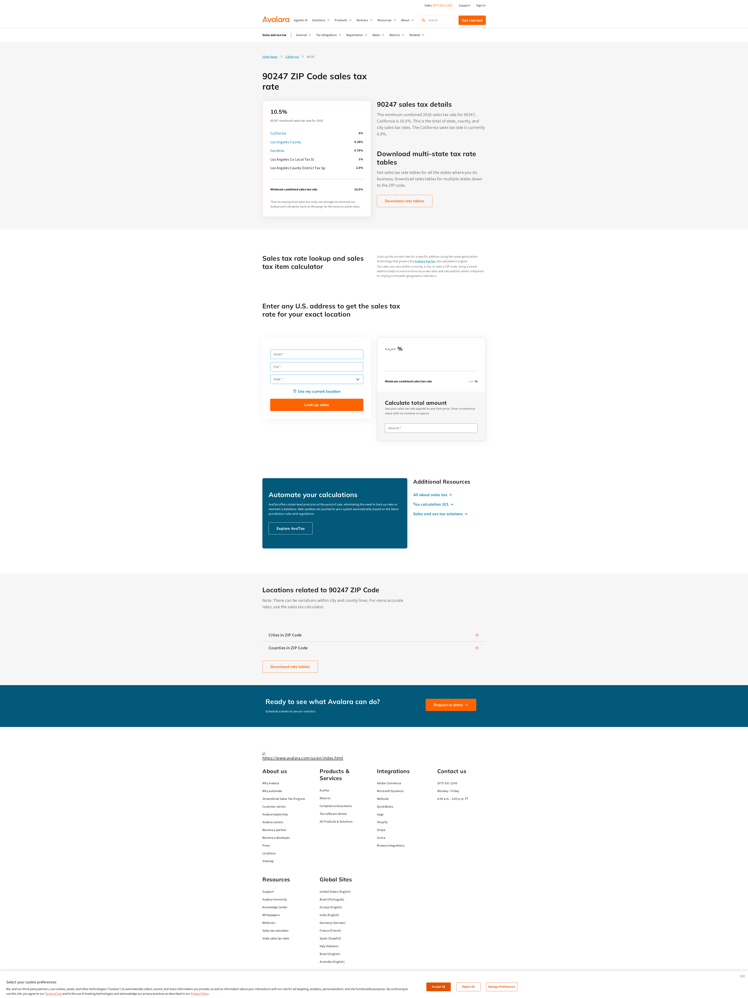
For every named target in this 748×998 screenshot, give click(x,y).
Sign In (481, 5)
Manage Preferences (501, 987)
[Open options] (357, 379)
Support (464, 5)
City (276, 367)
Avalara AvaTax (425, 261)
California (278, 133)
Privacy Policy (199, 994)
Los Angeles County (285, 142)
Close (742, 975)
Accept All (438, 987)
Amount (393, 428)
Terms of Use (53, 994)
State (277, 379)
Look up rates (316, 404)
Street (277, 354)
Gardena (277, 150)
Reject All (468, 987)
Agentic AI (300, 20)
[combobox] (316, 379)
